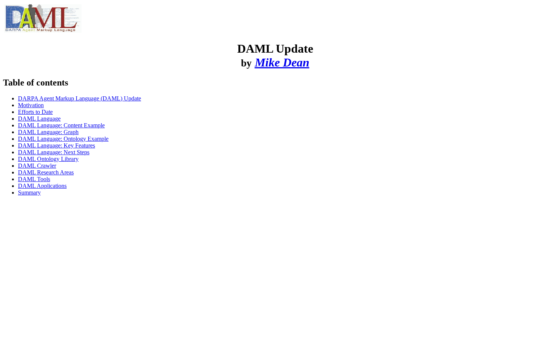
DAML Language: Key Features (56, 145)
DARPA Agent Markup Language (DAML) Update (79, 98)
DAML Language (39, 118)
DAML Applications (42, 186)
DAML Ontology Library (48, 159)
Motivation (31, 105)
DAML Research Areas (46, 172)
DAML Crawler (37, 165)
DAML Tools (34, 179)
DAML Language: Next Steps (53, 152)
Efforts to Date (35, 112)
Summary (29, 192)
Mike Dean (282, 62)
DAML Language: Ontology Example (63, 139)
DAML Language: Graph (48, 132)
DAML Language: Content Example (61, 125)
